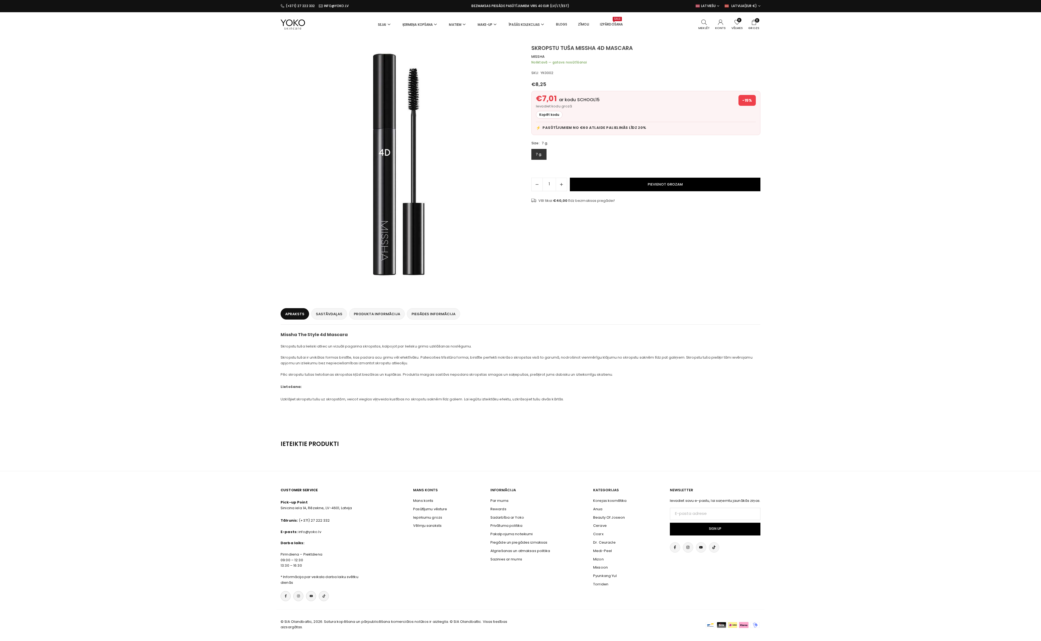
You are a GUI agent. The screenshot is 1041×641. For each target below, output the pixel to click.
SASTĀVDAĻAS (329, 314)
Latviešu (708, 6)
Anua (598, 509)
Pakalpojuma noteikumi (511, 534)
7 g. (539, 154)
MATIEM (455, 24)
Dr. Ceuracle (604, 542)
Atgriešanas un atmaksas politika (520, 550)
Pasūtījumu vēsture (430, 509)
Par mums (499, 500)
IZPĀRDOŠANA (611, 22)
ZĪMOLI (583, 24)
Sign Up (715, 529)
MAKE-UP (485, 24)
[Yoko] (293, 24)
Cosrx (598, 534)
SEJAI (382, 24)
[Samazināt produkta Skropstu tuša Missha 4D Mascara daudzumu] (537, 184)
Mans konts (423, 500)
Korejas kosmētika (609, 500)
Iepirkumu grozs (427, 517)
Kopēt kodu (549, 115)
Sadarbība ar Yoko (507, 517)
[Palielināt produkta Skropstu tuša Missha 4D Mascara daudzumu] (561, 184)
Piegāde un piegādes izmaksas (519, 542)
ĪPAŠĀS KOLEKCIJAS (524, 24)
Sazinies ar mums (506, 559)
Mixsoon (600, 567)
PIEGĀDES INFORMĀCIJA (433, 314)
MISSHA (538, 56)
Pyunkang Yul (605, 575)
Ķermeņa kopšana (418, 24)
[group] (398, 163)
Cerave (600, 525)
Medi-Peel (602, 550)
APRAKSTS (294, 314)
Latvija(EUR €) (744, 6)
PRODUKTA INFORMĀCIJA (377, 314)
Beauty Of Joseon (609, 517)
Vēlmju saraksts (427, 525)
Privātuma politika (506, 525)
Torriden (600, 584)
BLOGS (561, 24)
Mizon (598, 559)
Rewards (498, 509)
